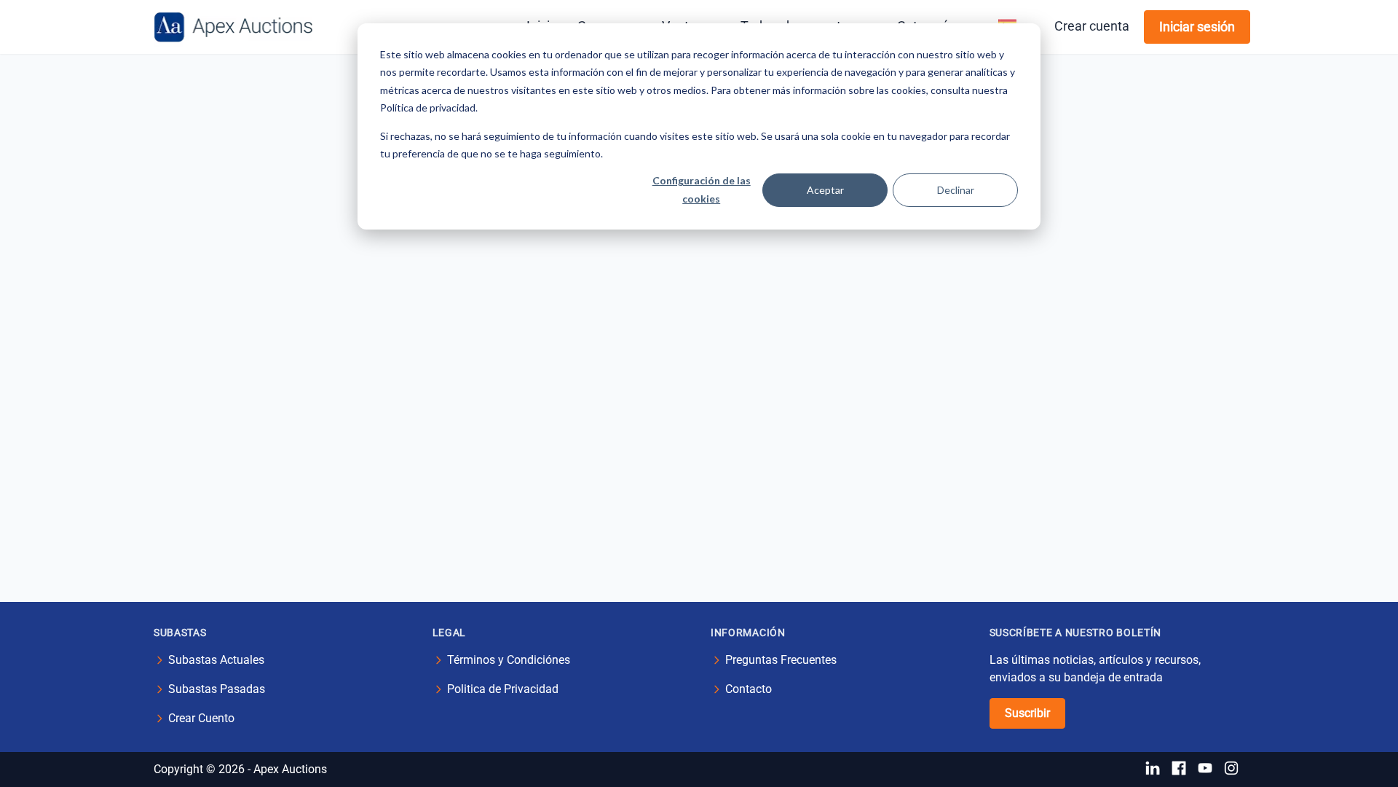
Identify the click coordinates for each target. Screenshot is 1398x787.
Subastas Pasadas (216, 689)
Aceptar (825, 190)
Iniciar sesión (1197, 26)
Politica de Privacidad (502, 689)
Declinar (955, 190)
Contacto (748, 689)
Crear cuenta (1091, 26)
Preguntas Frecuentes (781, 660)
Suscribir (1027, 713)
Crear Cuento (201, 718)
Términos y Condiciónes (508, 660)
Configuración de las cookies (701, 189)
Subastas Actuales (216, 660)
